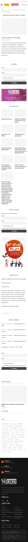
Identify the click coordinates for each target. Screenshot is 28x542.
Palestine (16, 443)
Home (2, 9)
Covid (11, 430)
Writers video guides (6, 525)
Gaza (23, 432)
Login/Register (23, 1)
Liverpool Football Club (7, 441)
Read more (4, 55)
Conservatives (14, 428)
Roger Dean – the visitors (5, 135)
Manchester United (19, 441)
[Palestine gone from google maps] (21, 128)
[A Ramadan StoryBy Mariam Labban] (7, 142)
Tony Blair (4, 449)
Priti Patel (4, 447)
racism (10, 447)
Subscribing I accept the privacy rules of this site (14, 80)
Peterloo (11, 445)
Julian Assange (14, 436)
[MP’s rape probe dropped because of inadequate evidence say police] (7, 159)
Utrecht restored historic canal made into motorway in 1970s (20, 166)
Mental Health (5, 443)
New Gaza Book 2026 (6, 119)
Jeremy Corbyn (5, 436)
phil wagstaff (4, 347)
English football (6, 432)
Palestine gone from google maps (20, 135)
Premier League (19, 445)
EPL (12, 432)
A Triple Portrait (5, 286)
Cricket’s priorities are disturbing (10, 37)
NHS (11, 443)
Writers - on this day (6, 527)
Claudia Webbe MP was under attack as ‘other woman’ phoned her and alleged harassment (20, 150)
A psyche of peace (6, 283)
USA (24, 449)
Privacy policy (6, 537)
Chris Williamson (18, 426)
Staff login (17, 527)
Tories (10, 449)
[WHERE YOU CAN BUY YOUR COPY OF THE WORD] (21, 113)
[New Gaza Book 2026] (7, 113)
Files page (16, 525)
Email (2, 72)
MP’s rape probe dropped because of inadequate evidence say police (6, 167)
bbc (3, 426)
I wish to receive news (8, 78)
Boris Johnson (9, 426)
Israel (13, 434)
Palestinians (4, 445)
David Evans (22, 430)
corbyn (20, 428)
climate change (5, 428)
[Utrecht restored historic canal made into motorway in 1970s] (21, 159)
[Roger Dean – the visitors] (7, 128)
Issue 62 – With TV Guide (16, 347)
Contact (14, 537)
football (17, 432)
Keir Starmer (21, 436)
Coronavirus (5, 430)
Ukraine (19, 449)
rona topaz (4, 335)
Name (2, 67)
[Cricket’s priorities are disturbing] (14, 26)
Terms (17, 535)
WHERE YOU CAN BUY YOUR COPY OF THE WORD (20, 120)
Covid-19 (16, 430)
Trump (15, 449)
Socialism (20, 447)
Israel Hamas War (20, 434)
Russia (15, 447)
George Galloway (6, 434)
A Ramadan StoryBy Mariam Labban (6, 148)
